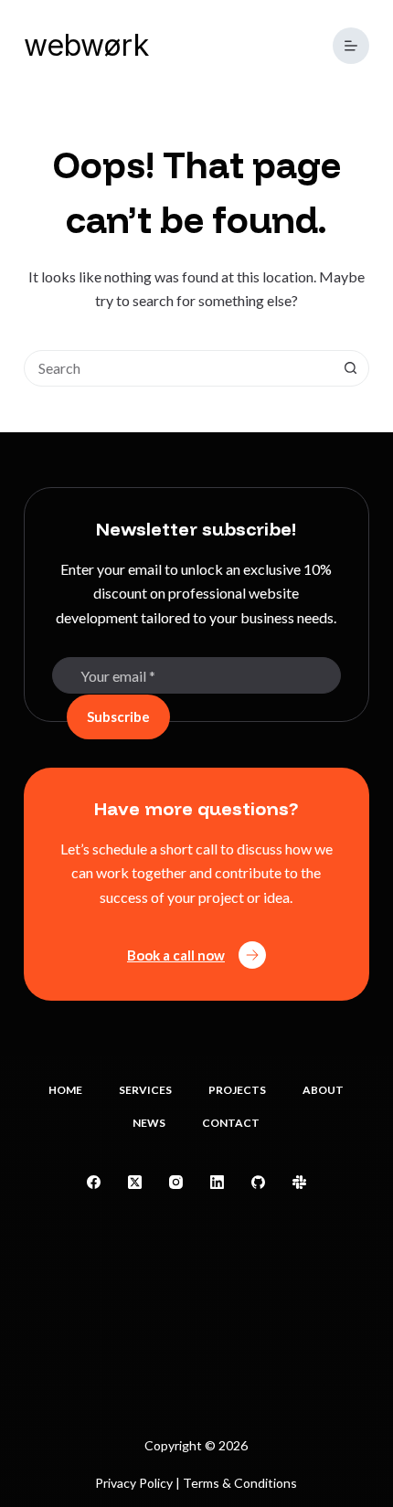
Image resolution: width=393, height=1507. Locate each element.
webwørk (86, 45)
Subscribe (118, 716)
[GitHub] (258, 1182)
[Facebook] (94, 1182)
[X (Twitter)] (135, 1182)
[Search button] (350, 368)
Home (65, 1090)
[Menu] (351, 45)
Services (145, 1090)
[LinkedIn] (217, 1182)
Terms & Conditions (240, 1483)
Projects (237, 1090)
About (323, 1090)
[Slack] (299, 1182)
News (149, 1123)
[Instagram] (176, 1182)
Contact (231, 1123)
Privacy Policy (134, 1483)
